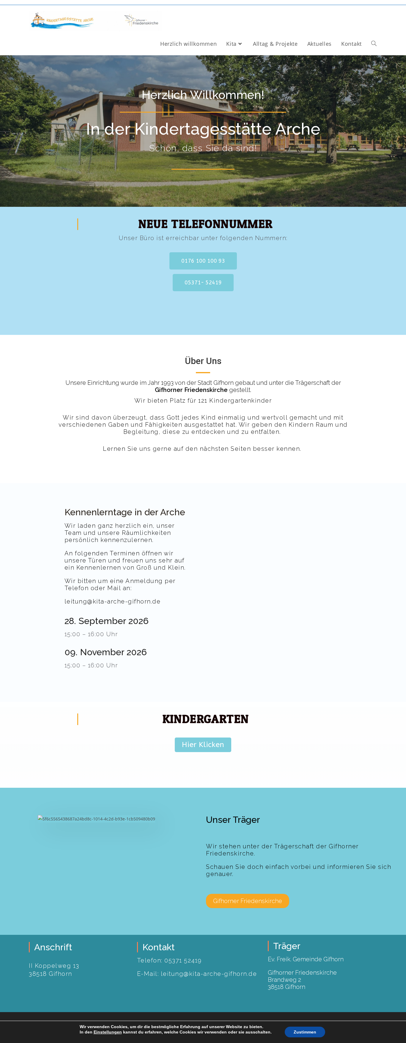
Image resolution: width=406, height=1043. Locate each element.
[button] (203, 261)
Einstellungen (108, 1032)
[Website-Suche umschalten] (373, 43)
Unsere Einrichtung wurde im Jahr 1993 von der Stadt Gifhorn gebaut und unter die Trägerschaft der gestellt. (203, 386)
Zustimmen (305, 1032)
